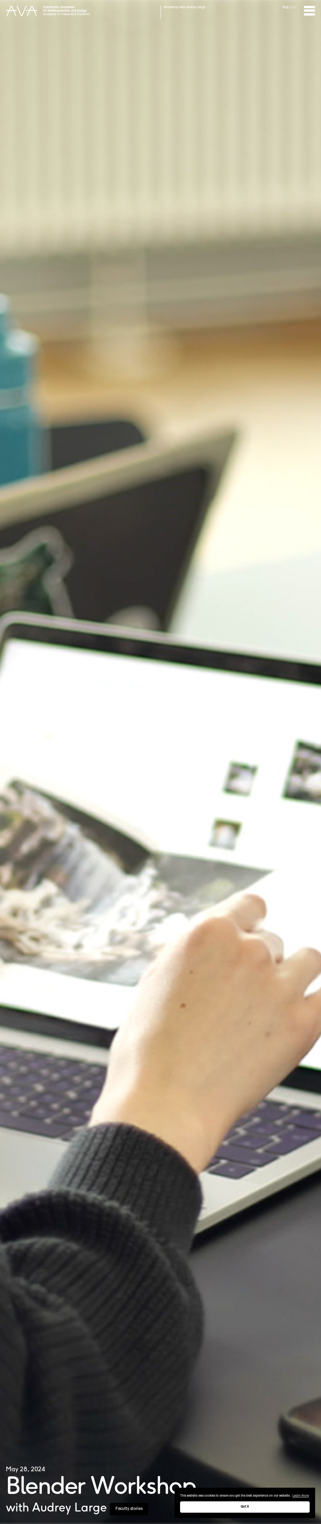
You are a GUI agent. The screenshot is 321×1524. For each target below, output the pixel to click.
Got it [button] (245, 1506)
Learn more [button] (300, 1495)
